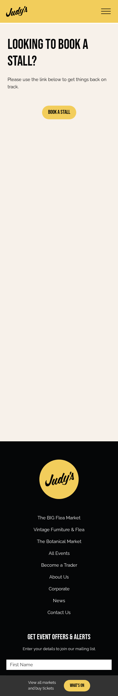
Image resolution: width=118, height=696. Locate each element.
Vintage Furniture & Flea (59, 529)
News (59, 600)
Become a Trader (59, 565)
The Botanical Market (59, 541)
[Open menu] (106, 11)
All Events (59, 553)
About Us (59, 577)
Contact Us (59, 612)
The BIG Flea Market (59, 518)
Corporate (59, 589)
